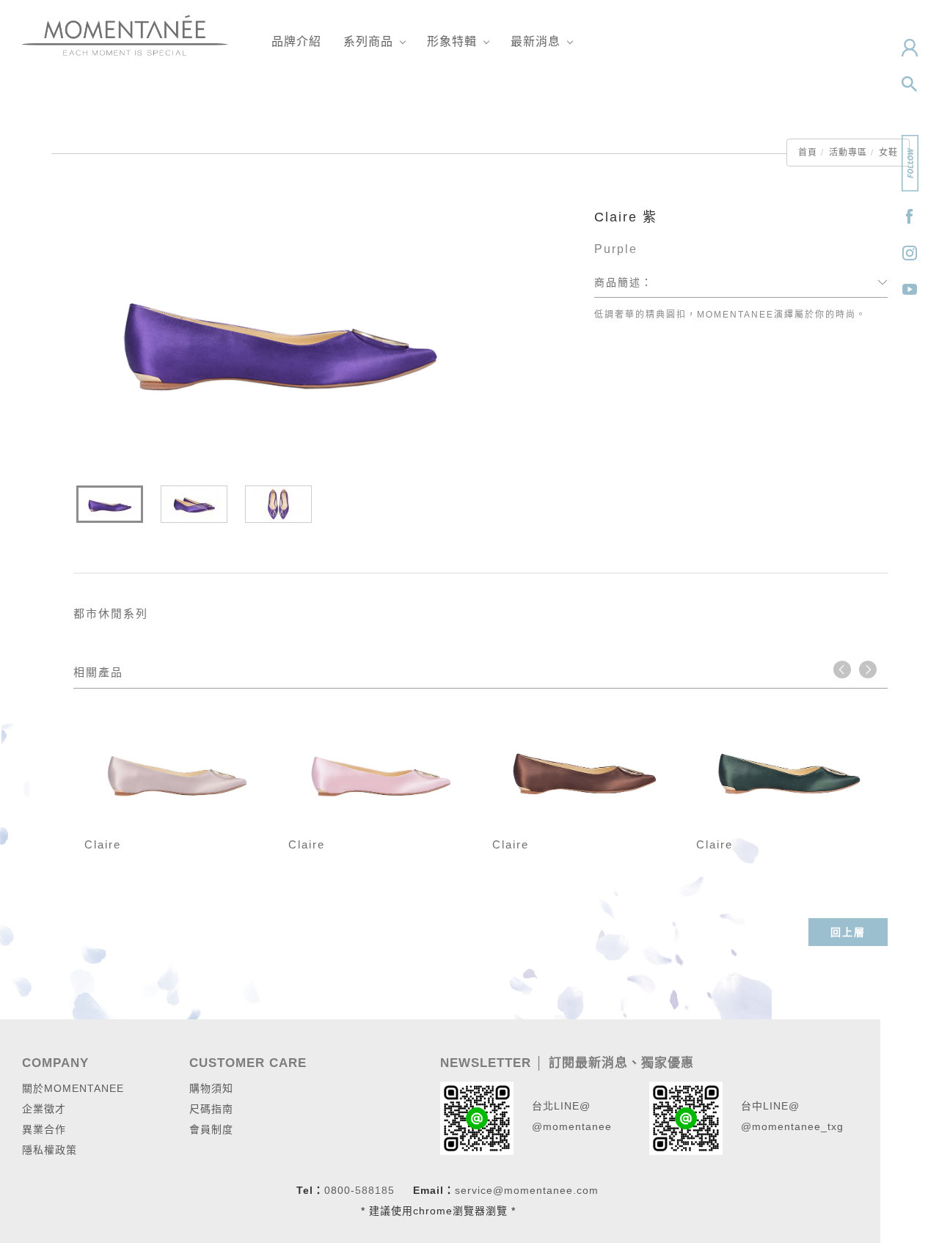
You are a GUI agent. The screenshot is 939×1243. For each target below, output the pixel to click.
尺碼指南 (211, 1109)
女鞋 (888, 152)
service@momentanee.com (527, 1190)
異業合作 (44, 1129)
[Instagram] (909, 253)
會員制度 (211, 1129)
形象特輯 (452, 41)
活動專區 (848, 152)
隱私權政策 (49, 1150)
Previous (842, 669)
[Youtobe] (909, 289)
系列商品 (368, 41)
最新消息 (535, 41)
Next (868, 669)
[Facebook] (909, 216)
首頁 (807, 152)
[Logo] (124, 34)
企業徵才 (44, 1109)
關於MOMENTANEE (73, 1088)
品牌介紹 (296, 41)
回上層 (848, 932)
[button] (909, 84)
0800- (339, 1190)
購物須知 (211, 1088)
